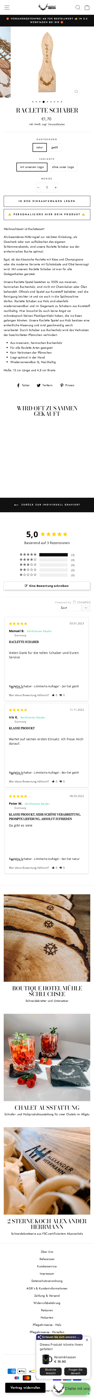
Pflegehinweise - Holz (47, 1325)
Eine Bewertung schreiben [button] (49, 586)
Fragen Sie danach (76, 1371)
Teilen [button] (18, 688)
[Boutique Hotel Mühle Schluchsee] (47, 938)
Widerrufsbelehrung (46, 1303)
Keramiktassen (65, 1357)
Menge (46, 178)
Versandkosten (56, 124)
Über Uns (47, 1251)
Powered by (73, 602)
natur (39, 147)
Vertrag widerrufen (25, 1387)
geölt (54, 147)
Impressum (47, 1273)
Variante (47, 159)
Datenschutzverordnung (47, 1281)
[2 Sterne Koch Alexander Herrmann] (47, 1171)
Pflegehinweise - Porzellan (47, 1332)
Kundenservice (47, 1266)
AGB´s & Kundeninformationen (46, 1288)
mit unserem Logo (32, 167)
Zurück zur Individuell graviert (50, 505)
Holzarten (47, 1317)
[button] (54, 695)
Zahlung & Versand (47, 1295)
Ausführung (47, 139)
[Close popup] (86, 1340)
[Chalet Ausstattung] (47, 1057)
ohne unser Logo (63, 167)
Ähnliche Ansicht (50, 1371)
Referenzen (47, 1259)
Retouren (47, 1310)
